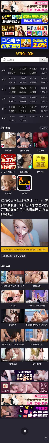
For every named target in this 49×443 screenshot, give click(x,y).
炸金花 (22, 73)
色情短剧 (22, 120)
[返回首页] (46, 438)
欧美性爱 (43, 88)
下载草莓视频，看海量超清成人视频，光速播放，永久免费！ (24, 249)
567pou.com (24, 53)
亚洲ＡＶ (12, 78)
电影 (3, 89)
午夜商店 (22, 116)
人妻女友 (33, 107)
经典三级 (22, 92)
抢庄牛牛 (43, 73)
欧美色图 (33, 97)
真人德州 (22, 69)
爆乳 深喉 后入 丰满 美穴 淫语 (13, 256)
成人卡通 (33, 88)
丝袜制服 (22, 82)
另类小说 (22, 111)
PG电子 (12, 69)
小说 (3, 108)
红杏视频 (12, 120)
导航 (3, 118)
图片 (3, 99)
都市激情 (12, 107)
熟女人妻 (12, 82)
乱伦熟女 (33, 92)
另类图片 (43, 101)
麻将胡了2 (12, 73)
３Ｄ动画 (43, 78)
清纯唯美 (22, 101)
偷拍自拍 (22, 88)
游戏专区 (43, 69)
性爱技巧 (43, 111)
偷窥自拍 (12, 97)
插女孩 (12, 116)
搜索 (43, 60)
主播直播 (33, 82)
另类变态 (43, 92)
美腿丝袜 (12, 101)
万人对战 (33, 69)
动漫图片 (43, 97)
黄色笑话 (33, 111)
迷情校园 (12, 111)
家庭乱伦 (22, 107)
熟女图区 (33, 101)
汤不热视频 (44, 116)
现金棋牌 (33, 73)
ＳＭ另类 (43, 82)
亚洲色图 (22, 97)
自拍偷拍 (22, 78)
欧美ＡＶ (33, 78)
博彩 (3, 70)
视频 (3, 80)
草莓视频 (33, 116)
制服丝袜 (12, 92)
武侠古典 (43, 107)
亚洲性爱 (12, 88)
